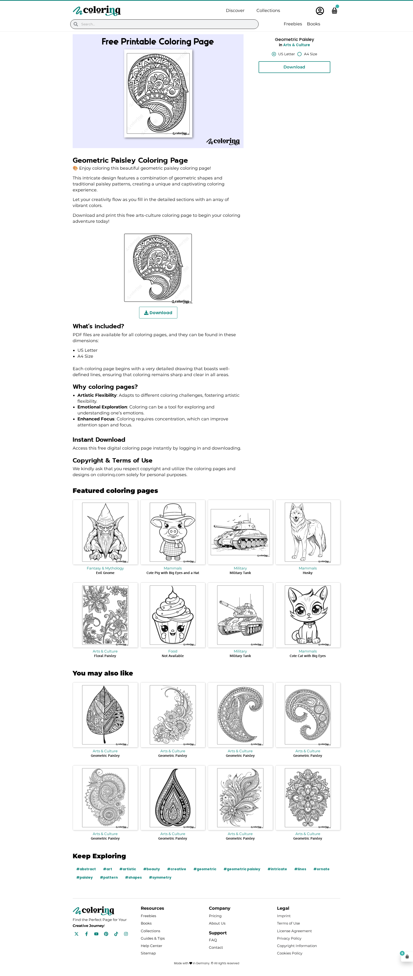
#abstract (86, 869)
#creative (176, 869)
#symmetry (160, 877)
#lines (300, 869)
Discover (235, 10)
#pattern (109, 877)
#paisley (84, 877)
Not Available (173, 656)
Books (313, 24)
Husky (308, 573)
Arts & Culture (296, 44)
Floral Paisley (105, 656)
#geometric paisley (241, 869)
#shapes (133, 877)
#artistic (127, 869)
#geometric (204, 869)
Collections (268, 10)
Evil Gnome (105, 573)
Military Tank (240, 573)
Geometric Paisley (105, 755)
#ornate (321, 869)
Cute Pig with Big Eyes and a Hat (173, 573)
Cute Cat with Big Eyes (308, 656)
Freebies (293, 24)
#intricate (277, 869)
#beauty (151, 869)
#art (107, 869)
